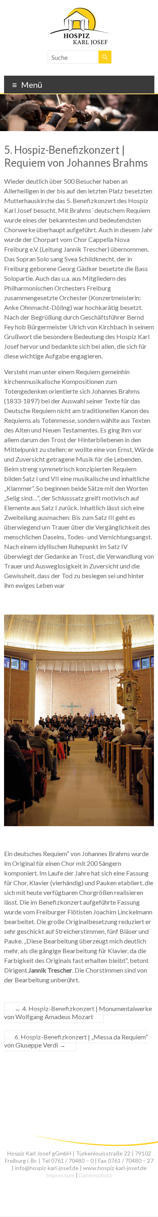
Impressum (60, 1175)
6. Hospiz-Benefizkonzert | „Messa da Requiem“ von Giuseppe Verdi (76, 1041)
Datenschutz (95, 1175)
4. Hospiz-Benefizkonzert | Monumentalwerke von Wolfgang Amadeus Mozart (78, 1012)
